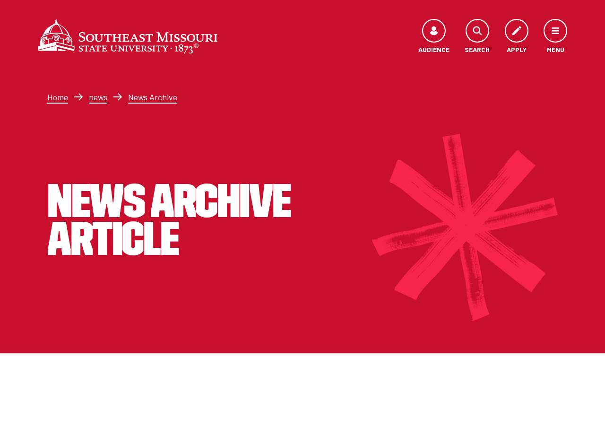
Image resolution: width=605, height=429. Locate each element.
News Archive (152, 97)
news (98, 97)
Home (57, 97)
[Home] (127, 36)
